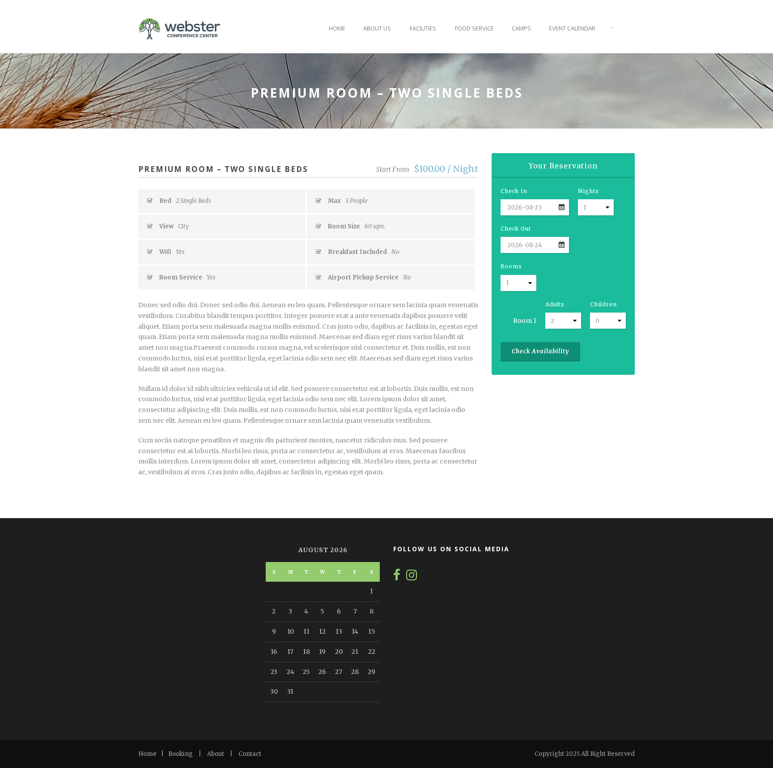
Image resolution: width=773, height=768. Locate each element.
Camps (521, 28)
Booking (180, 754)
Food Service (474, 28)
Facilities (423, 28)
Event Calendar (572, 28)
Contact (249, 754)
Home (337, 28)
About (215, 754)
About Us (377, 28)
